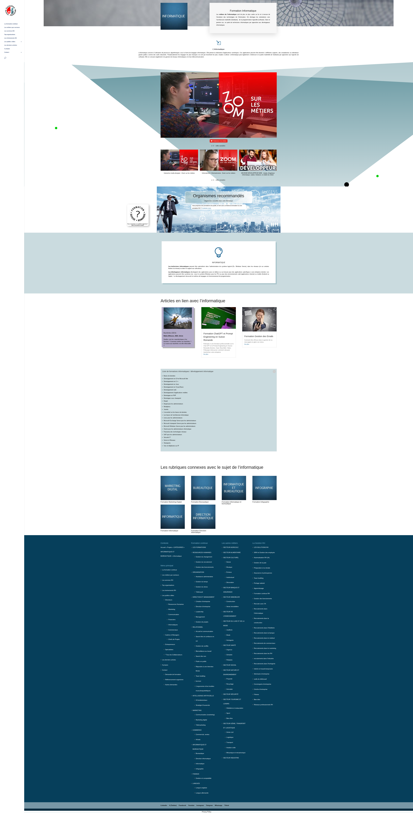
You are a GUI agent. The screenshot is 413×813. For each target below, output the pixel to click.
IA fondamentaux (201, 700)
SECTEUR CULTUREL (231, 557)
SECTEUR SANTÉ (229, 645)
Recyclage (229, 684)
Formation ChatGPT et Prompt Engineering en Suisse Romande (218, 336)
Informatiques (173, 625)
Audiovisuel (230, 577)
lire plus (205, 354)
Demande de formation (173, 674)
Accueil (163, 547)
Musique (229, 567)
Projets (169, 547)
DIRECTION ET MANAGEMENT (203, 597)
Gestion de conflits (202, 646)
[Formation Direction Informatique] (203, 517)
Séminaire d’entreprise (261, 674)
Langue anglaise (201, 788)
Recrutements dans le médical (264, 638)
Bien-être (229, 718)
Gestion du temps (202, 581)
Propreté (229, 679)
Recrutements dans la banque (264, 633)
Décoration (230, 582)
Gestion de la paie (260, 563)
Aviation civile (231, 747)
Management (200, 617)
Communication (173, 614)
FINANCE (196, 774)
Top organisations (9, 34)
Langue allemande (202, 793)
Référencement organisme (174, 679)
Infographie (199, 769)
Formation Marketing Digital (171, 502)
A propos (7, 49)
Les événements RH (10, 38)
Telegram (209, 805)
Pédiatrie (229, 660)
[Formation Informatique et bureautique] (234, 488)
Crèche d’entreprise (260, 689)
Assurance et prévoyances (263, 573)
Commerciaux (173, 630)
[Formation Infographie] (264, 488)
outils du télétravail (260, 679)
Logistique (229, 737)
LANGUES (196, 783)
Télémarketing (201, 725)
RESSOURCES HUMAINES (202, 552)
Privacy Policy (206, 812)
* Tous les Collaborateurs (173, 655)
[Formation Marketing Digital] (173, 488)
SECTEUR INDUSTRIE (231, 758)
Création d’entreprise (203, 601)
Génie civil (229, 732)
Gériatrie (229, 655)
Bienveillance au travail (203, 651)
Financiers (171, 619)
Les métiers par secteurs (12, 27)
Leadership (199, 612)
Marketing (171, 609)
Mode (228, 635)
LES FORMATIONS (199, 547)
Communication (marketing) (205, 715)
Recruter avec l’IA (260, 604)
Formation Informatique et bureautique (231, 503)
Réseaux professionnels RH (263, 704)
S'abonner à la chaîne (219, 141)
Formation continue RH (262, 593)
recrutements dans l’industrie (264, 658)
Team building (200, 676)
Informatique (177, 556)
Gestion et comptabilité (203, 778)
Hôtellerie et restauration (234, 708)
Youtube (191, 805)
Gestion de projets (202, 622)
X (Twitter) (173, 805)
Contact (6, 52)
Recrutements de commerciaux (264, 643)
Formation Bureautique (200, 502)
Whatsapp (218, 805)
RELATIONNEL (198, 627)
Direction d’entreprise (203, 606)
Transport (229, 742)
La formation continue (11, 24)
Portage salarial (259, 583)
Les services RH (9, 31)
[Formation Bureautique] (203, 488)
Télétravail (199, 592)
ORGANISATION (198, 572)
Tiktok (226, 805)
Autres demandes (171, 684)
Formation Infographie (260, 502)
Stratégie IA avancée (203, 705)
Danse (228, 562)
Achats (198, 739)
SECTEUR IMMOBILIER (231, 597)
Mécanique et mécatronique (235, 752)
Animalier (229, 689)
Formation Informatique (169, 531)
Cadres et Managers (172, 635)
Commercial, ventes (202, 734)
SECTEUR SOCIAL (229, 665)
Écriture (229, 572)
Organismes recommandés (218, 195)
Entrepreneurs (170, 644)
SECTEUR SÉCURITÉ (230, 694)
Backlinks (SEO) (170, 333)
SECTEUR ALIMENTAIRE (232, 552)
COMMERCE (197, 730)
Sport (228, 713)
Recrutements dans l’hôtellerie (264, 628)
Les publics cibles (9, 41)
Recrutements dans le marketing (265, 648)
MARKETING (197, 710)
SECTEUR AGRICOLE (230, 547)
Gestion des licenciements (205, 567)
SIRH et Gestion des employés (264, 552)
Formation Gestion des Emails (258, 336)
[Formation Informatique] (173, 517)
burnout (198, 681)
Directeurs (168, 600)
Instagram (200, 805)
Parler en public (201, 661)
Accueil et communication (204, 631)
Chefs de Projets (174, 639)
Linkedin (164, 805)
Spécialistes (169, 649)
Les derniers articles (10, 45)
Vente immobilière (232, 606)
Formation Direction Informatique (198, 531)
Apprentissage (259, 588)
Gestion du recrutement (204, 562)
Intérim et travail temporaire (263, 669)
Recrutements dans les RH (263, 653)
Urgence (229, 650)
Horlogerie (229, 640)
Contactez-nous (206, 208)
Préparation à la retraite (262, 568)
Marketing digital (201, 720)
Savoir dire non (201, 656)
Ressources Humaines (176, 604)
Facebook (182, 805)
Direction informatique (203, 758)
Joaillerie (229, 630)
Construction (230, 601)
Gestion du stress (202, 587)
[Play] (218, 105)
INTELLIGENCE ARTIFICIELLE (203, 696)
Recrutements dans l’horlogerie (264, 663)
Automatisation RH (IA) (262, 557)
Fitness (256, 694)
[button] (220, 146)
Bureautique (200, 753)
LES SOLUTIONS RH (261, 547)
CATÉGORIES (178, 547)
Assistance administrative (204, 576)
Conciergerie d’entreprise (262, 684)
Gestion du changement (204, 557)
